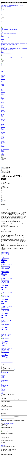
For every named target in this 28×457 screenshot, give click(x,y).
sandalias (9, 37)
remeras (9, 33)
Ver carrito (3, 438)
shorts (9, 43)
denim (2, 33)
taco (24, 37)
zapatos (2, 29)
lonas (7, 48)
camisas (21, 43)
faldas (4, 44)
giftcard (15, 29)
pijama (15, 44)
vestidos (12, 43)
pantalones (17, 43)
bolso (2, 49)
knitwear (11, 29)
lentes (21, 48)
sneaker (2, 39)
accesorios (6, 29)
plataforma (20, 37)
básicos (13, 57)
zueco (2, 37)
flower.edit (3, 79)
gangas (2, 150)
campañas (3, 153)
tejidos (2, 43)
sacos (2, 105)
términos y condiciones (9, 423)
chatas (5, 37)
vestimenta (8, 57)
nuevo (16, 57)
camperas (11, 44)
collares (8, 49)
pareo (4, 49)
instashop (3, 154)
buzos (2, 106)
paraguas (25, 48)
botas (12, 37)
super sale (3, 146)
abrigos (25, 43)
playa (2, 44)
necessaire (10, 48)
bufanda (18, 48)
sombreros (3, 48)
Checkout (3, 445)
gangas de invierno (5, 149)
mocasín (15, 37)
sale (5, 57)
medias (14, 48)
